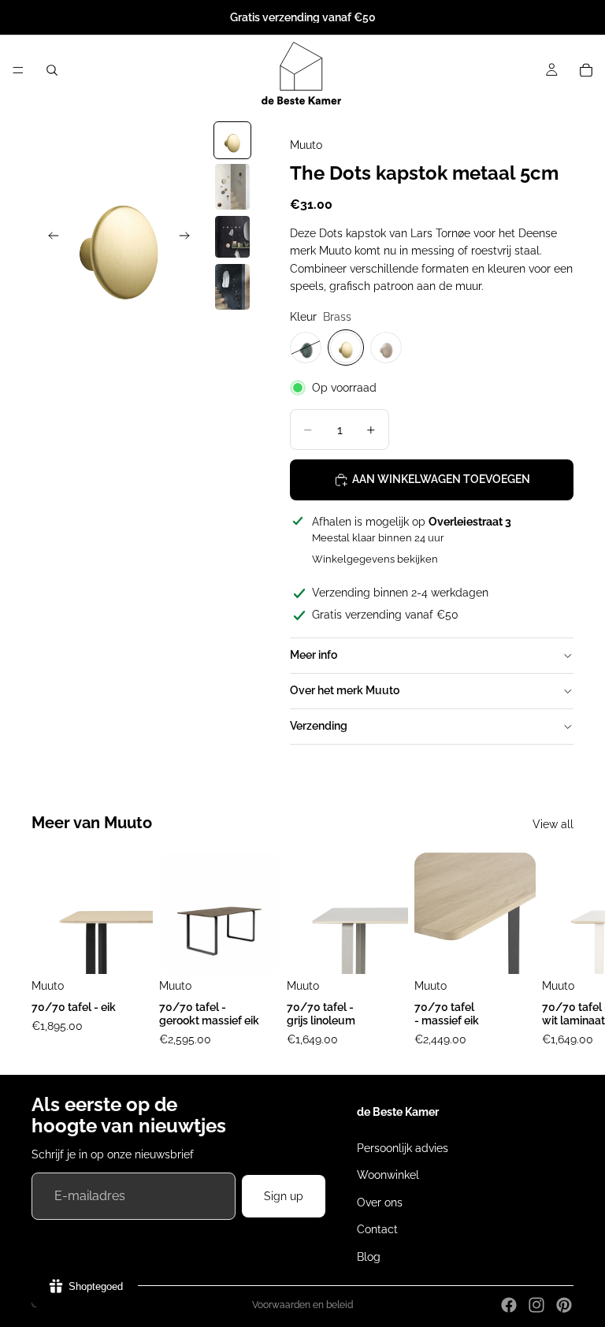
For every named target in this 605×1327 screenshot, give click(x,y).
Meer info (313, 655)
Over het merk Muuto (344, 690)
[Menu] (18, 70)
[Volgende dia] (189, 238)
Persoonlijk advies (402, 1148)
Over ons (380, 1202)
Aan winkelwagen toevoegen (441, 479)
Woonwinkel (388, 1175)
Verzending (318, 725)
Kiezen (142, 949)
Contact (377, 1229)
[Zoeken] (52, 70)
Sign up (283, 1196)
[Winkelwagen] (586, 70)
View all (553, 824)
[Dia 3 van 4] (232, 236)
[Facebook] (508, 1304)
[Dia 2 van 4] (232, 187)
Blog (368, 1256)
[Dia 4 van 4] (232, 287)
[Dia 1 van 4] (232, 140)
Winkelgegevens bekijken (375, 559)
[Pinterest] (564, 1304)
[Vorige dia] (49, 238)
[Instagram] (536, 1304)
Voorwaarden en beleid (302, 1304)
